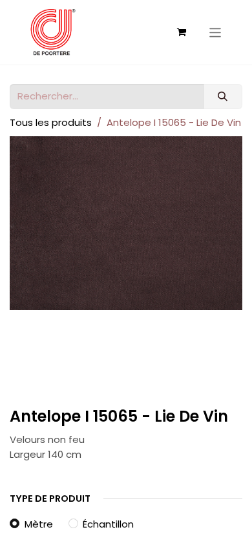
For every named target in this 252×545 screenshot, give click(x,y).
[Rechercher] (223, 96)
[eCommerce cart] (181, 32)
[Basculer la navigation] (215, 31)
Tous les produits (51, 122)
